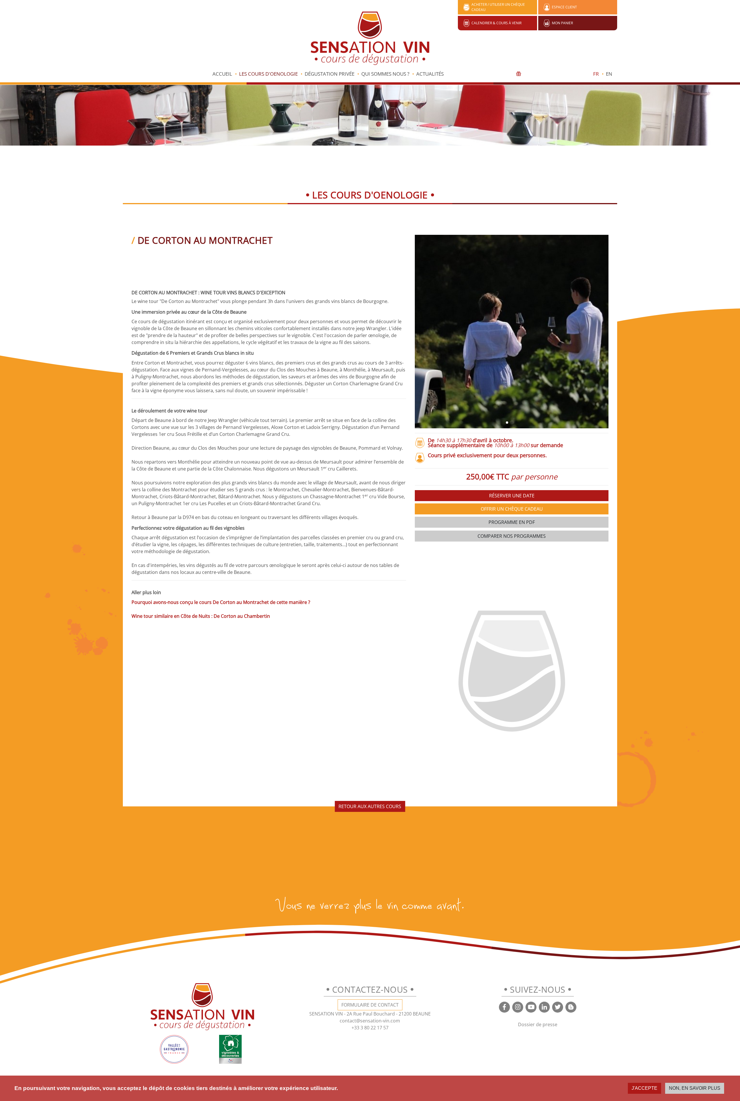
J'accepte (644, 1088)
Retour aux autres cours (369, 806)
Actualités (430, 73)
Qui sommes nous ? (385, 73)
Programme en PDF (512, 522)
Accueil (222, 73)
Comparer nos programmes (512, 536)
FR (596, 73)
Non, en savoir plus (694, 1088)
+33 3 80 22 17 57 (370, 1027)
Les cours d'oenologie (268, 73)
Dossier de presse (537, 1024)
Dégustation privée (329, 73)
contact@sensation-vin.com (370, 1021)
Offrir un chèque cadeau (512, 509)
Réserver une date (511, 495)
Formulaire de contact (370, 1005)
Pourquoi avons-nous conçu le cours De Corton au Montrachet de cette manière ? (221, 602)
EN (609, 73)
